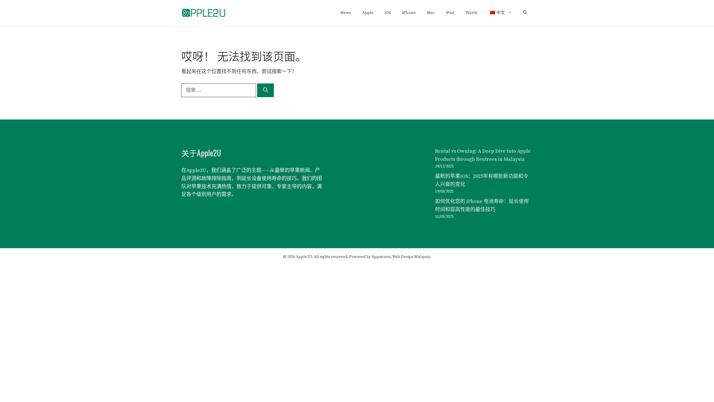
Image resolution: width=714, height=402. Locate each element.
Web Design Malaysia (411, 256)
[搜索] (265, 90)
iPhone (409, 12)
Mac (431, 12)
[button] (525, 13)
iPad (450, 12)
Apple (367, 12)
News (346, 12)
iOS (388, 12)
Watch (471, 12)
